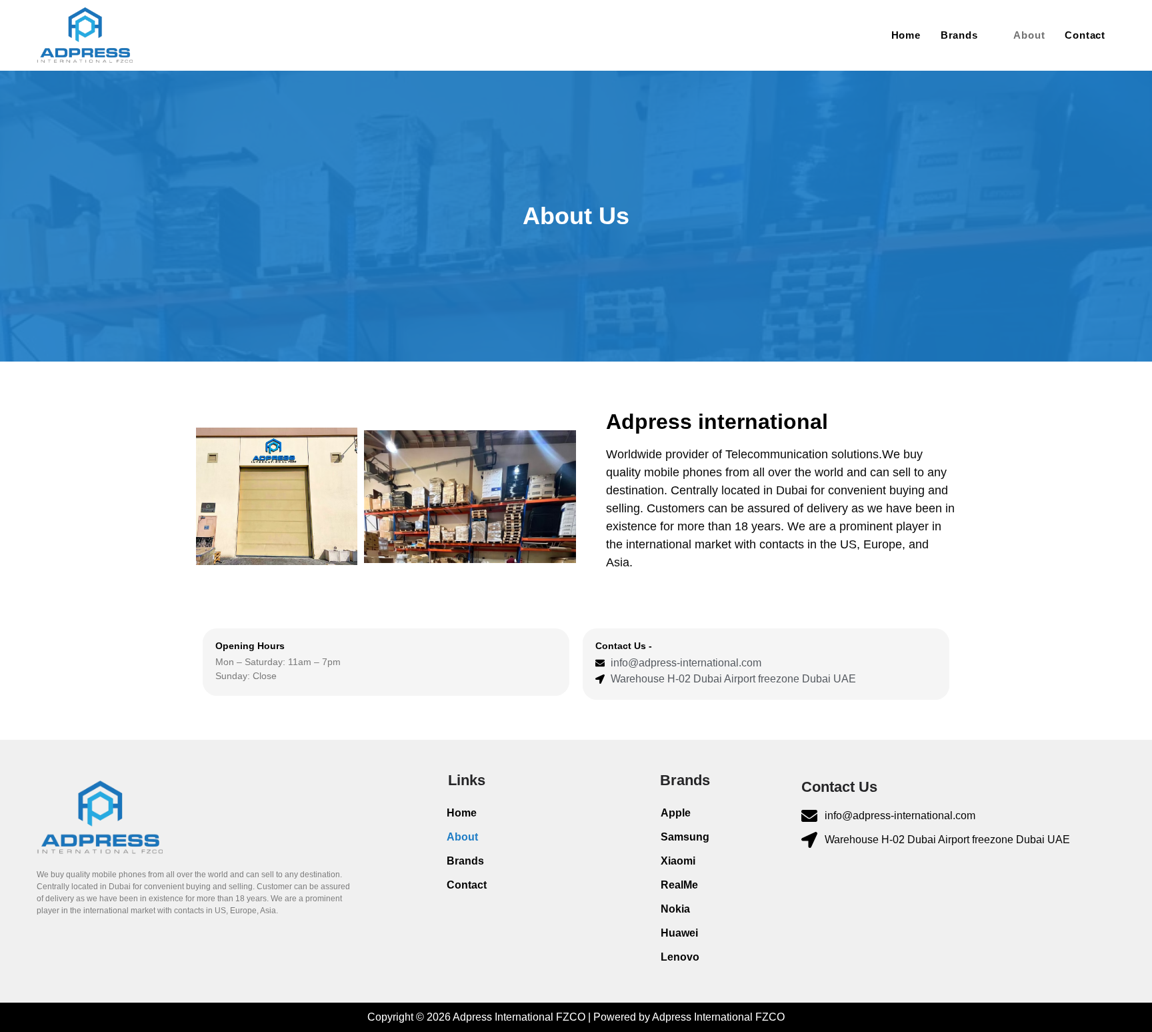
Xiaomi (678, 861)
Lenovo (680, 957)
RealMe (679, 885)
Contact (1085, 35)
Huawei (679, 933)
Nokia (675, 909)
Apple (676, 813)
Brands (959, 35)
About (1029, 35)
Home (906, 35)
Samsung (685, 837)
